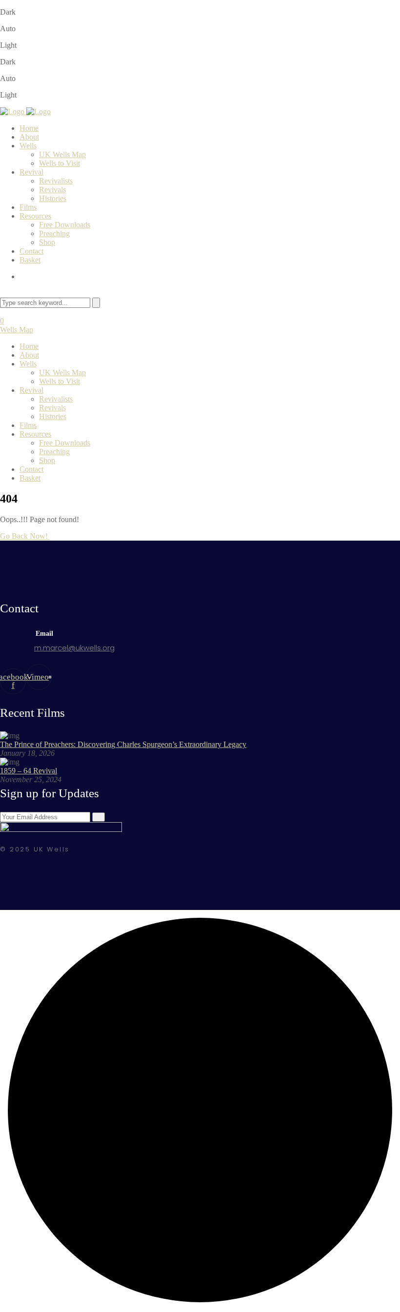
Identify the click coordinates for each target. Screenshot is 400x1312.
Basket (30, 260)
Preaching (54, 233)
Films (28, 207)
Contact (31, 251)
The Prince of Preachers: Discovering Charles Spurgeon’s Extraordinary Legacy (123, 744)
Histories (52, 198)
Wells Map (16, 329)
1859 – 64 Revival (28, 771)
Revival (31, 172)
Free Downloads (64, 225)
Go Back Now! (25, 536)
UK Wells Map (62, 154)
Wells (28, 145)
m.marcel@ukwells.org (74, 648)
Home (29, 128)
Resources (35, 216)
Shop (47, 242)
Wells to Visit (59, 163)
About (29, 137)
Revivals (52, 189)
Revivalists (56, 181)
